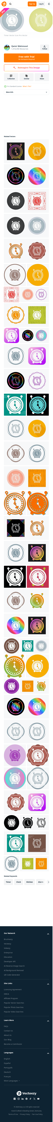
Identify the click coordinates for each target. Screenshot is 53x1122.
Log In (41, 4)
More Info (9, 91)
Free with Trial (26, 57)
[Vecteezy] (3, 3)
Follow (44, 49)
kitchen (29, 1110)
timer (8, 1110)
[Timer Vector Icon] (26, 150)
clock (18, 1110)
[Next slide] (43, 1110)
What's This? (27, 86)
